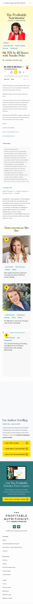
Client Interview (8, 45)
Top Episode (14, 48)
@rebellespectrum (9, 136)
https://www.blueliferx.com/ (11, 132)
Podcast (6, 43)
